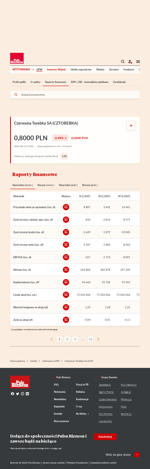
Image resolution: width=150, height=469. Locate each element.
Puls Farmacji (105, 413)
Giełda (33, 360)
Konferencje (82, 399)
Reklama (80, 391)
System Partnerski (108, 399)
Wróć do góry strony (118, 454)
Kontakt (58, 413)
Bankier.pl (126, 413)
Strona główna (17, 360)
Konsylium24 (105, 406)
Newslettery (60, 399)
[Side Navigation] (137, 61)
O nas (79, 406)
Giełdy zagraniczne (81, 69)
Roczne (46, 185)
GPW (39, 69)
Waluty (100, 69)
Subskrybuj (105, 436)
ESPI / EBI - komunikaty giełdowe (89, 82)
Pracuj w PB (82, 384)
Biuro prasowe (61, 421)
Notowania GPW (51, 360)
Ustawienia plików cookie (103, 462)
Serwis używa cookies (54, 462)
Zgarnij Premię (106, 391)
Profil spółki (19, 82)
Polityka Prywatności (77, 462)
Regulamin (59, 406)
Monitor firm (105, 421)
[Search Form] (123, 61)
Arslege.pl (126, 391)
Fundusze (128, 69)
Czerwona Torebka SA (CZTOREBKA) (46, 123)
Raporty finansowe (55, 82)
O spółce (35, 82)
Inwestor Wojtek (56, 69)
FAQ (56, 384)
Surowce (114, 69)
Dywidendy (119, 82)
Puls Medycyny (129, 384)
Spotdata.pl (105, 384)
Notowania (21, 69)
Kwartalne (22, 185)
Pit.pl (123, 406)
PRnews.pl (126, 399)
